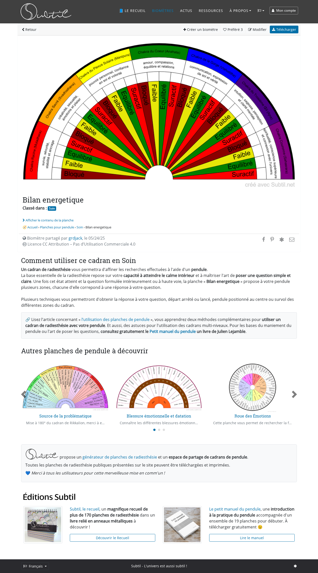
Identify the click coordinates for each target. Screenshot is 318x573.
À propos (239, 10)
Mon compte (285, 10)
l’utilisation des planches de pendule (115, 319)
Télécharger (285, 29)
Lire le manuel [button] (252, 537)
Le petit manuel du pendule (235, 509)
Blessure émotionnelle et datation (159, 415)
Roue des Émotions (253, 415)
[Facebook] (263, 239)
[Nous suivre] (295, 566)
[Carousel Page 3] (164, 430)
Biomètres (163, 10)
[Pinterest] (272, 239)
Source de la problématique (65, 415)
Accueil (32, 227)
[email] (291, 239)
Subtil (136, 566)
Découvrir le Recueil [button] (112, 537)
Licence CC (81, 244)
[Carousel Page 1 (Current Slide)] (154, 430)
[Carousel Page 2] (159, 430)
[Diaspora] (281, 239)
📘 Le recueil (132, 10)
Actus (186, 10)
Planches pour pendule (57, 227)
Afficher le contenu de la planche (50, 220)
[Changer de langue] (261, 10)
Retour (30, 29)
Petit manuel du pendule (173, 331)
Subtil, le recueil (84, 509)
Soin (52, 208)
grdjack (75, 238)
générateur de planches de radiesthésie (119, 457)
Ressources (211, 10)
